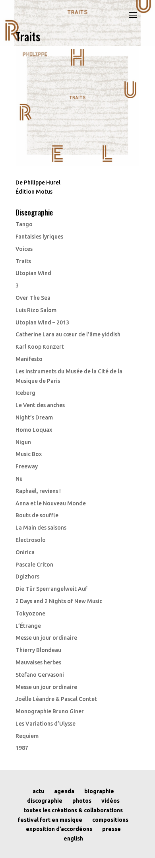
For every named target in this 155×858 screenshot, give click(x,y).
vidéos (110, 801)
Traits (23, 261)
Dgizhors (27, 576)
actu (38, 791)
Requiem (27, 736)
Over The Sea (32, 298)
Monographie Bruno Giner (49, 711)
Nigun (23, 442)
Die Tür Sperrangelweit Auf (51, 589)
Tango (24, 224)
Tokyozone (30, 613)
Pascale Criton (34, 564)
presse (111, 829)
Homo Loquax (33, 430)
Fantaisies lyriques (39, 236)
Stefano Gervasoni (39, 675)
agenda (64, 791)
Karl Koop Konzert (39, 347)
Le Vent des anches (40, 405)
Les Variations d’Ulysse (45, 723)
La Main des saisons (40, 527)
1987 (21, 748)
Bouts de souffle (36, 515)
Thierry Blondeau (38, 650)
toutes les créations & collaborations (73, 810)
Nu (19, 479)
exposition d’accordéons (59, 829)
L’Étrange (28, 626)
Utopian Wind (33, 273)
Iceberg (25, 393)
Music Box (28, 454)
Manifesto (29, 359)
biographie (99, 791)
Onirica (25, 552)
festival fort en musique (50, 820)
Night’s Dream (34, 417)
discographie (44, 801)
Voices (24, 249)
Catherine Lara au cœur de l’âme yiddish (67, 334)
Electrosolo (30, 540)
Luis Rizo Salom (35, 310)
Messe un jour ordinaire (46, 638)
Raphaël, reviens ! (38, 491)
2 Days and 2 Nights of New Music (58, 601)
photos (81, 801)
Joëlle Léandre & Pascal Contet (56, 699)
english (73, 838)
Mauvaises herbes (38, 662)
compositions (110, 820)
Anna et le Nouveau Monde (50, 503)
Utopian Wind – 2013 (42, 322)
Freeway (26, 466)
